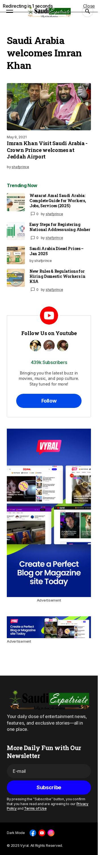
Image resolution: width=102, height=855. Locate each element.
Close (89, 6)
